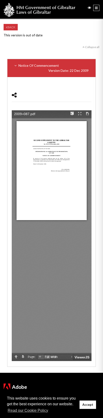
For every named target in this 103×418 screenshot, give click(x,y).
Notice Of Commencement (53, 67)
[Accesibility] (89, 7)
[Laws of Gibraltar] (39, 9)
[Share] (14, 94)
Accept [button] (87, 405)
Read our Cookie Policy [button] (28, 410)
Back (11, 27)
